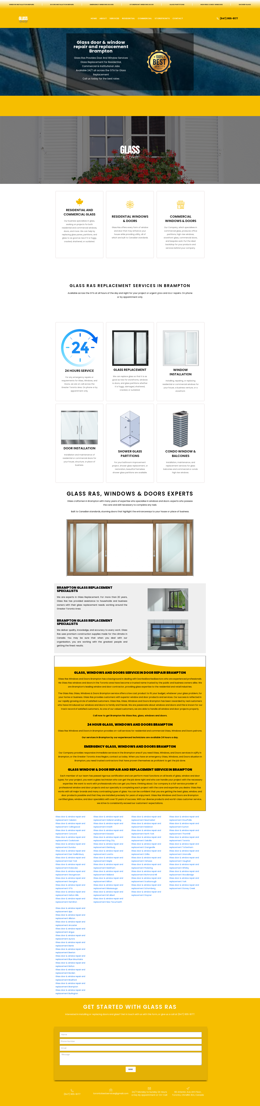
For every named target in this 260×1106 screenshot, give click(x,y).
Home (94, 18)
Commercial (145, 18)
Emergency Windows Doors (101, 4)
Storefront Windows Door (141, 4)
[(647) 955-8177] (72, 1090)
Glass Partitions (177, 4)
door (170, 293)
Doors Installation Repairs (62, 4)
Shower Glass (245, 4)
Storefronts (162, 18)
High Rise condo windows (211, 4)
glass (160, 293)
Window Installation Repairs (21, 4)
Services (114, 18)
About (103, 18)
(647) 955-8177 (72, 1094)
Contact (178, 18)
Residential (128, 18)
